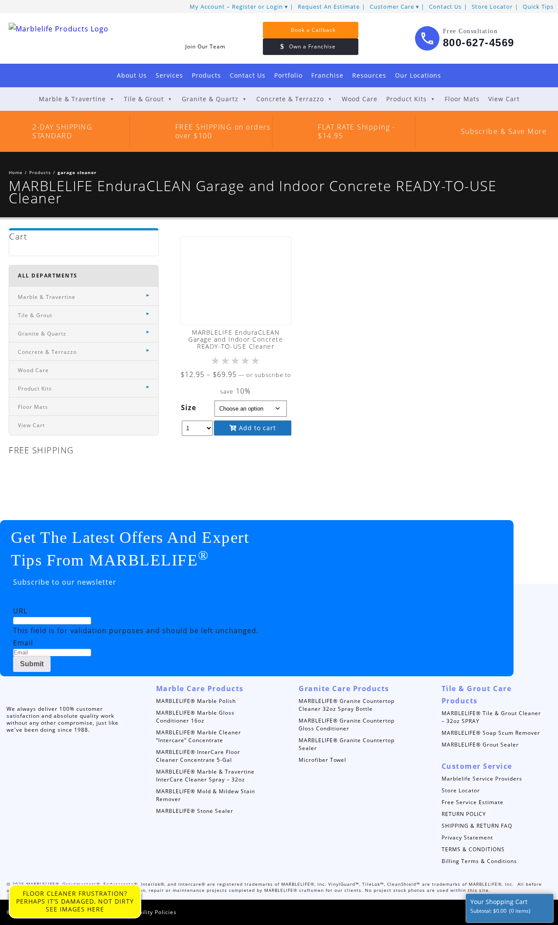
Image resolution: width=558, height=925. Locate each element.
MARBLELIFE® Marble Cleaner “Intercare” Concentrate (198, 736)
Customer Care (392, 6)
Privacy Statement (467, 837)
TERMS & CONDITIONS (473, 849)
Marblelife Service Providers (482, 778)
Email (23, 643)
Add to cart (256, 428)
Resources (369, 75)
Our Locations (418, 75)
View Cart (504, 99)
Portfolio (288, 75)
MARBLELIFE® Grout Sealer (480, 744)
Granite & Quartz (210, 99)
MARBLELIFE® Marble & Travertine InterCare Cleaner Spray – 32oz (205, 775)
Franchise (327, 75)
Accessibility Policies (147, 912)
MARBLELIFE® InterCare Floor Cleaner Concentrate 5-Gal (198, 756)
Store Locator (492, 6)
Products (206, 75)
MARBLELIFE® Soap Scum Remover (491, 733)
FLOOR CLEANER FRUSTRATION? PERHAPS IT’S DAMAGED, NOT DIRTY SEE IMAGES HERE (75, 901)
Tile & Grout (144, 99)
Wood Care (360, 99)
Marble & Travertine (72, 99)
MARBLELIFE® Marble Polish (196, 701)
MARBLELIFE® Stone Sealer (194, 811)
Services (169, 75)
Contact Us (445, 6)
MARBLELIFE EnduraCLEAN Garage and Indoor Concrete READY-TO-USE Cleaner (235, 339)
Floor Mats (462, 99)
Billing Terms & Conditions (479, 861)
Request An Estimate (329, 6)
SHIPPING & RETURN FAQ (477, 825)
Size (188, 407)
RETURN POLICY (464, 814)
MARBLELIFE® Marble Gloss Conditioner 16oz (195, 716)
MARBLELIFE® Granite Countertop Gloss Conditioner (347, 724)
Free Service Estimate (473, 802)
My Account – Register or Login (236, 6)
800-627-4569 (478, 42)
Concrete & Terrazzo (290, 99)
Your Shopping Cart (500, 906)
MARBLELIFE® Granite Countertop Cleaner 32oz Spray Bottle (347, 705)
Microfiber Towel (322, 760)
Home (16, 172)
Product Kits (406, 99)
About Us (132, 75)
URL (20, 611)
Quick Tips (538, 6)
